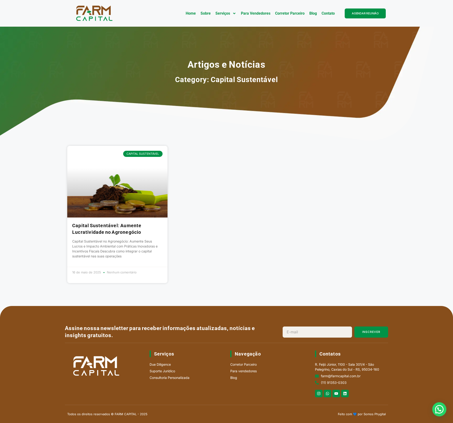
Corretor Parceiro (290, 13)
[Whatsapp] (327, 393)
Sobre (206, 13)
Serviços (222, 13)
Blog (313, 13)
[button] (439, 409)
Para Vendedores (255, 13)
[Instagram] (319, 393)
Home (191, 13)
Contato (328, 13)
